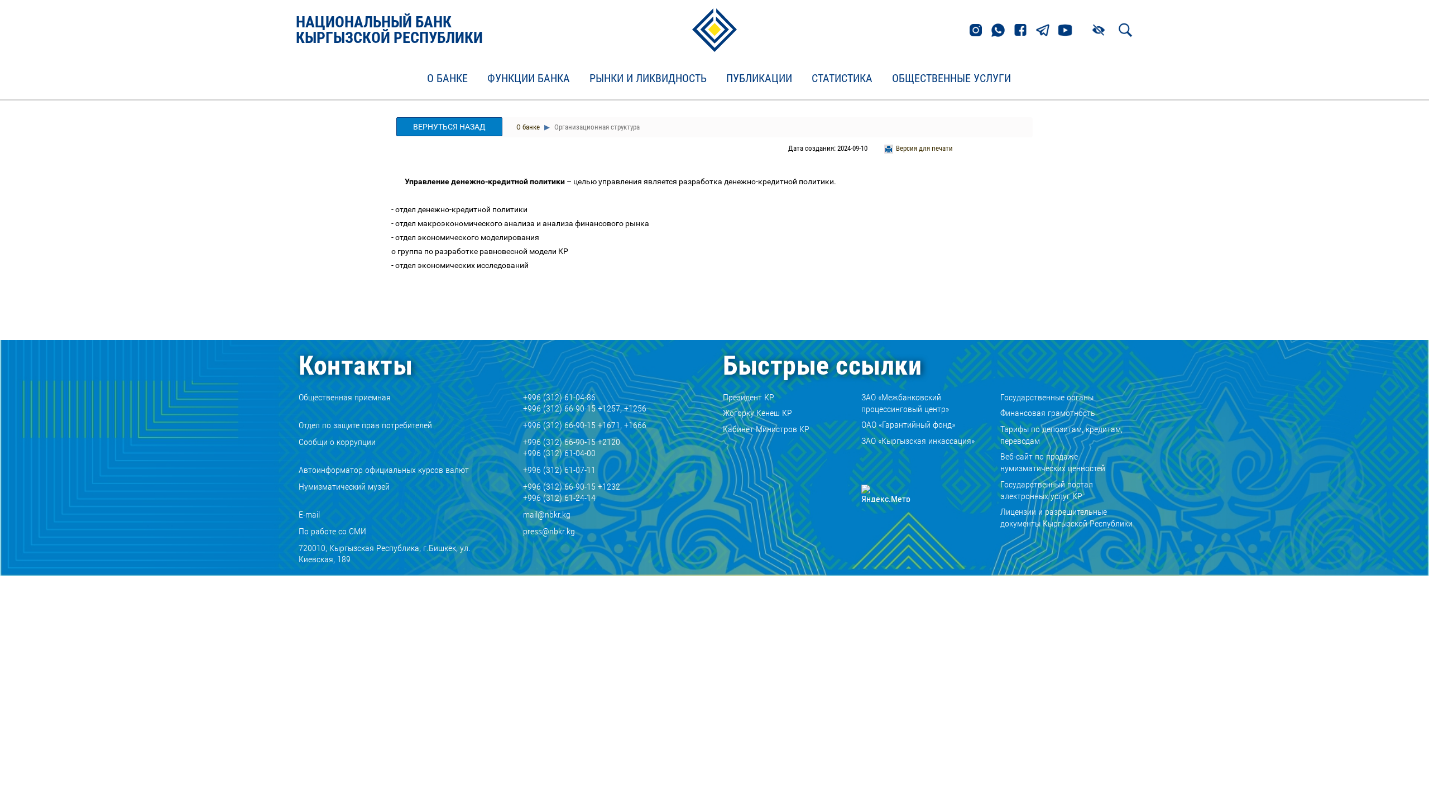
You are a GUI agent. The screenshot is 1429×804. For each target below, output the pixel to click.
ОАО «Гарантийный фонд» (908, 424)
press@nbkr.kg (549, 531)
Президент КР (748, 397)
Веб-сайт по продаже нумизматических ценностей (1052, 462)
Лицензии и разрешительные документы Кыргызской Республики (1066, 517)
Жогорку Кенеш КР (757, 413)
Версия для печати (924, 148)
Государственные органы (1047, 397)
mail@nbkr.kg (546, 514)
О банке (447, 79)
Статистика (842, 79)
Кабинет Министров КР (766, 429)
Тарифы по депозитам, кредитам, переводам (1061, 435)
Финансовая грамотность (1047, 413)
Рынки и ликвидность (648, 79)
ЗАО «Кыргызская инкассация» (918, 441)
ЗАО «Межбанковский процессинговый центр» (905, 403)
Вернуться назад (449, 126)
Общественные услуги (951, 79)
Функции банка (528, 79)
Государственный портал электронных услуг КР (1046, 490)
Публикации (759, 79)
